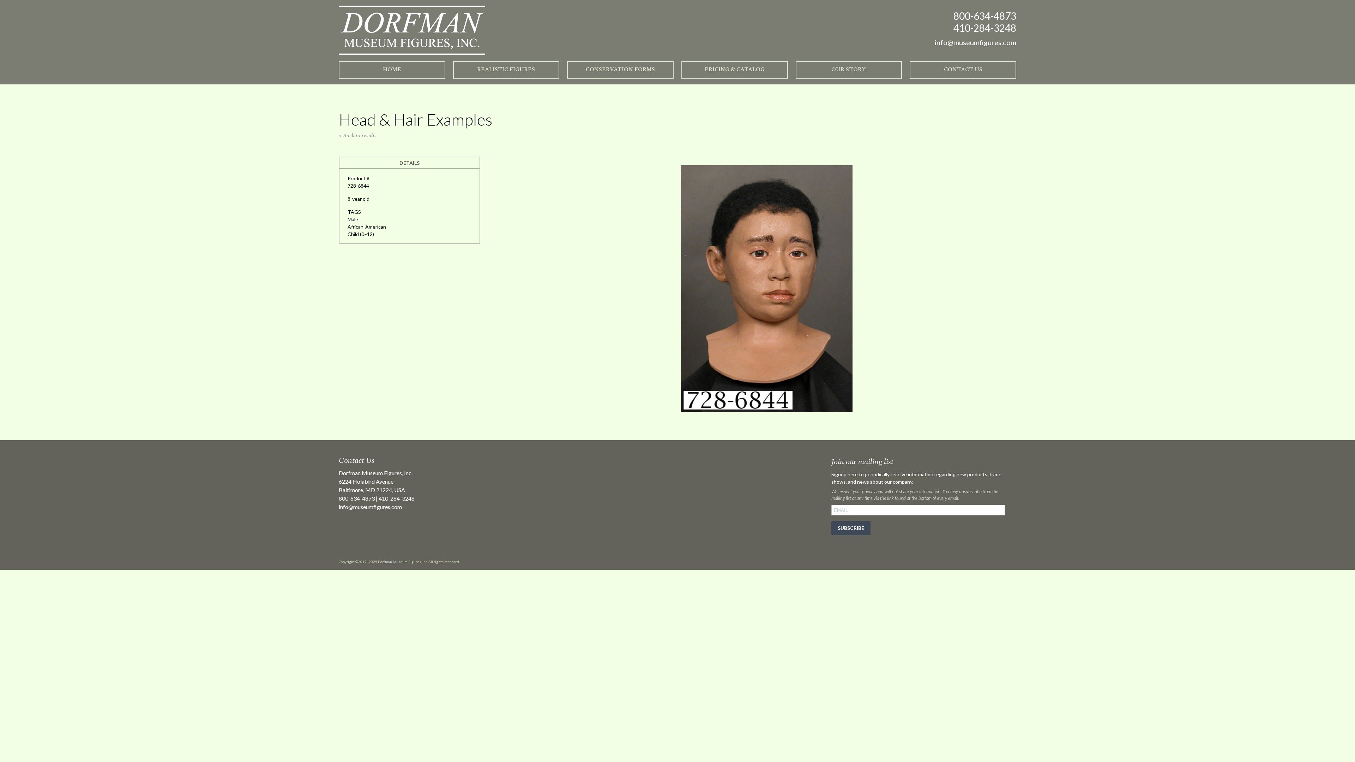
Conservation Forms (620, 69)
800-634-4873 (984, 16)
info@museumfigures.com (370, 506)
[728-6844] (767, 410)
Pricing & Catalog (735, 69)
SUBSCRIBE (851, 528)
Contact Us (963, 69)
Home (392, 69)
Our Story (848, 69)
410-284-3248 (984, 28)
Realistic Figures (506, 69)
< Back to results (358, 135)
